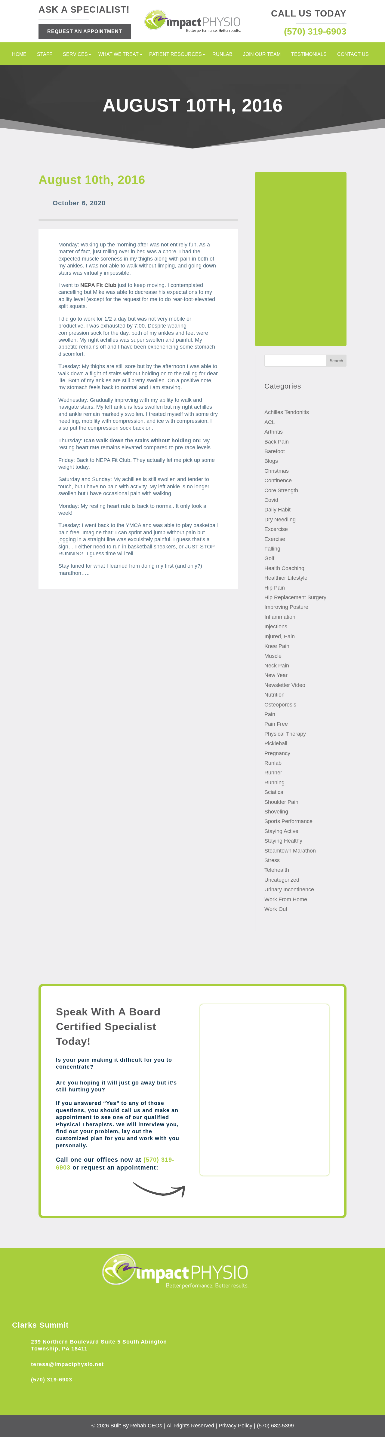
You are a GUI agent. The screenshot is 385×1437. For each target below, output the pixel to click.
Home (19, 54)
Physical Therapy (285, 734)
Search (336, 360)
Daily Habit (277, 510)
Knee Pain (276, 646)
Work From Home (285, 899)
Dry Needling (280, 520)
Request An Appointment (84, 31)
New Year (276, 675)
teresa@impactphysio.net (67, 1364)
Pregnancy (277, 753)
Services (75, 54)
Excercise (276, 529)
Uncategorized (281, 880)
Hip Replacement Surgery (295, 597)
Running (274, 783)
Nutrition (274, 695)
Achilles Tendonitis (286, 412)
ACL (269, 422)
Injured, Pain (279, 636)
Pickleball (275, 743)
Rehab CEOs (146, 1426)
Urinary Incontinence (289, 889)
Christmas (276, 471)
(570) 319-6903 (51, 1380)
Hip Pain (274, 588)
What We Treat (118, 54)
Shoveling (276, 812)
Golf (269, 558)
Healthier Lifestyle (285, 578)
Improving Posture (286, 607)
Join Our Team (262, 54)
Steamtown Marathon (290, 851)
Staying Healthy (283, 841)
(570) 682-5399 (275, 1426)
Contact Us (353, 54)
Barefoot (274, 451)
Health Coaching (284, 568)
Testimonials (309, 54)
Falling (272, 549)
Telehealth (276, 870)
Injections (275, 627)
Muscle (273, 656)
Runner (273, 773)
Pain (269, 714)
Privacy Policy (235, 1426)
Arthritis (273, 432)
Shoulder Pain (281, 802)
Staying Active (281, 831)
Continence (278, 480)
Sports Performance (288, 821)
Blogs (271, 461)
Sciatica (273, 792)
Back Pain (276, 442)
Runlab (273, 763)
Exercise (274, 539)
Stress (272, 860)
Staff (44, 54)
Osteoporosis (280, 705)
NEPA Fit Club (98, 285)
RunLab (222, 54)
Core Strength (281, 490)
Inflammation (279, 617)
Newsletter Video (284, 685)
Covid (271, 500)
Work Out (275, 909)
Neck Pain (276, 666)
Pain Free (276, 724)
